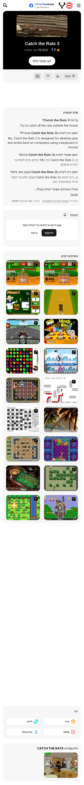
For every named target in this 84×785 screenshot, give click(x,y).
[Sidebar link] (79, 5)
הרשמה (49, 233)
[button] (74, 194)
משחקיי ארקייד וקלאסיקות (55, 200)
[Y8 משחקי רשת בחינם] (66, 5)
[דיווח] (47, 76)
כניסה (34, 233)
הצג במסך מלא (42, 61)
